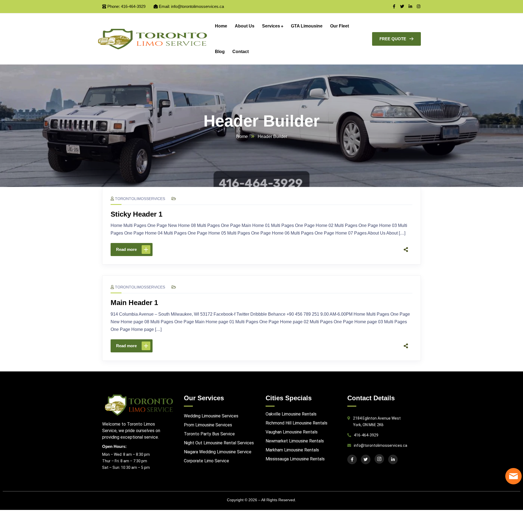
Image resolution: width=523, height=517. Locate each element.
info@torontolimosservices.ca (197, 6)
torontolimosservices (140, 198)
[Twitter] (365, 249)
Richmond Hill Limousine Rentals (296, 423)
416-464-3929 (133, 6)
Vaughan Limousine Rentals (292, 432)
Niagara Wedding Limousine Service (217, 451)
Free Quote (392, 38)
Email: (164, 6)
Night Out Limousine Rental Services (219, 442)
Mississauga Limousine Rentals (295, 458)
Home (242, 136)
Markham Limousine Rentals (292, 450)
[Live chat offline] (513, 476)
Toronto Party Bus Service (209, 433)
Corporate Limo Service (206, 460)
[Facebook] (354, 249)
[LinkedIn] (388, 249)
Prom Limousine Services (208, 424)
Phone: (113, 6)
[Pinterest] (377, 249)
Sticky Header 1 (136, 214)
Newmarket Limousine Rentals (295, 441)
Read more (126, 249)
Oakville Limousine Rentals (291, 414)
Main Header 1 (134, 302)
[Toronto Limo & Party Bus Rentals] (152, 39)
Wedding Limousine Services (211, 415)
